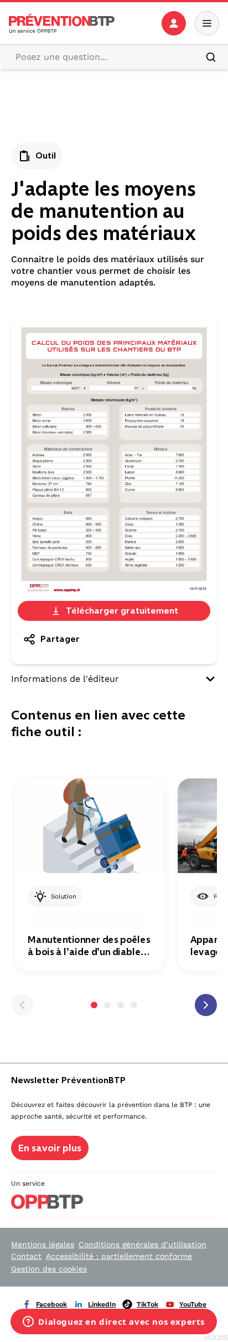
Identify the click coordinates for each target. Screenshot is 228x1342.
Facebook (51, 1304)
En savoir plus (49, 1148)
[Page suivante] (206, 1005)
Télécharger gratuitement (122, 610)
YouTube (192, 1304)
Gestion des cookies (49, 1268)
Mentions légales (42, 1244)
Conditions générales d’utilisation (142, 1244)
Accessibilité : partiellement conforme (119, 1256)
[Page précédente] (22, 1005)
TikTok (147, 1304)
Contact (26, 1256)
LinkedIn (102, 1304)
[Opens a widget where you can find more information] (114, 1322)
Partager (60, 638)
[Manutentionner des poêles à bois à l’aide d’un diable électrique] (89, 826)
